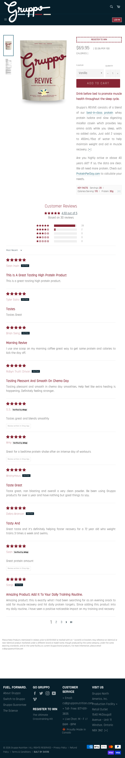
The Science (10, 711)
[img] (16, 260)
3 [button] (61, 622)
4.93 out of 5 (69, 213)
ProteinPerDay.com (88, 174)
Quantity (109, 66)
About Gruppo (12, 693)
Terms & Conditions (21, 751)
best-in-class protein (100, 113)
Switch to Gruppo (14, 699)
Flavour (79, 65)
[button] (42, 226)
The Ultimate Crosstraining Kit (43, 717)
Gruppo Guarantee (14, 705)
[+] (119, 191)
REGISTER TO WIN (99, 39)
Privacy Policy (60, 747)
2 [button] (56, 622)
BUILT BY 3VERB (41, 751)
